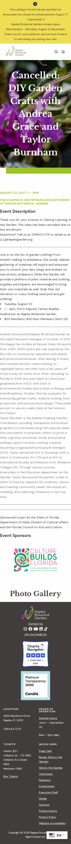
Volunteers (46, 774)
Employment (47, 786)
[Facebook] (30, 629)
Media (43, 798)
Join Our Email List (35, 634)
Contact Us (35, 624)
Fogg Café (45, 751)
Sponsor (44, 805)
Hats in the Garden (51, 768)
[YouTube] (36, 629)
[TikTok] (46, 629)
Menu (64, 52)
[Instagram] (25, 629)
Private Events (48, 811)
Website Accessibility (52, 823)
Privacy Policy (47, 817)
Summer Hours (48, 718)
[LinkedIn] (41, 629)
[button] (56, 51)
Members (45, 780)
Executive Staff (48, 792)
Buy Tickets (10, 776)
